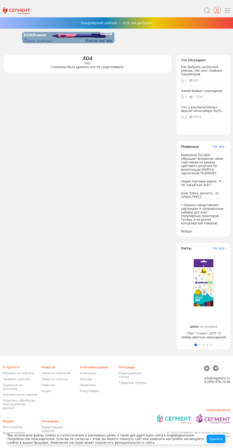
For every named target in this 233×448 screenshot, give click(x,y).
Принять (216, 439)
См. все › (219, 146)
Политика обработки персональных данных (19, 404)
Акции (46, 391)
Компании (88, 373)
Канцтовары (89, 391)
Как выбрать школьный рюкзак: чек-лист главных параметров (201, 70)
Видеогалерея (14, 433)
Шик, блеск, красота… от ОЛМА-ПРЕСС (200, 195)
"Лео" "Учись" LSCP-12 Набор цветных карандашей (203, 335)
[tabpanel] (203, 296)
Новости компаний (56, 373)
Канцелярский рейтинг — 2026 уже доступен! (116, 23)
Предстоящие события (52, 429)
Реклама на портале (18, 373)
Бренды (86, 379)
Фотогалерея (13, 427)
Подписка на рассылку (13, 387)
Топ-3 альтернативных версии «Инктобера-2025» (201, 109)
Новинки (48, 385)
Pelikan (186, 231)
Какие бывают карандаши (201, 91)
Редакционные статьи (130, 375)
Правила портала (16, 379)
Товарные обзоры (133, 382)
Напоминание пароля (20, 394)
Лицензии (88, 385)
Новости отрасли (54, 379)
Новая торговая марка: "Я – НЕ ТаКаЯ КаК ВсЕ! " (202, 183)
